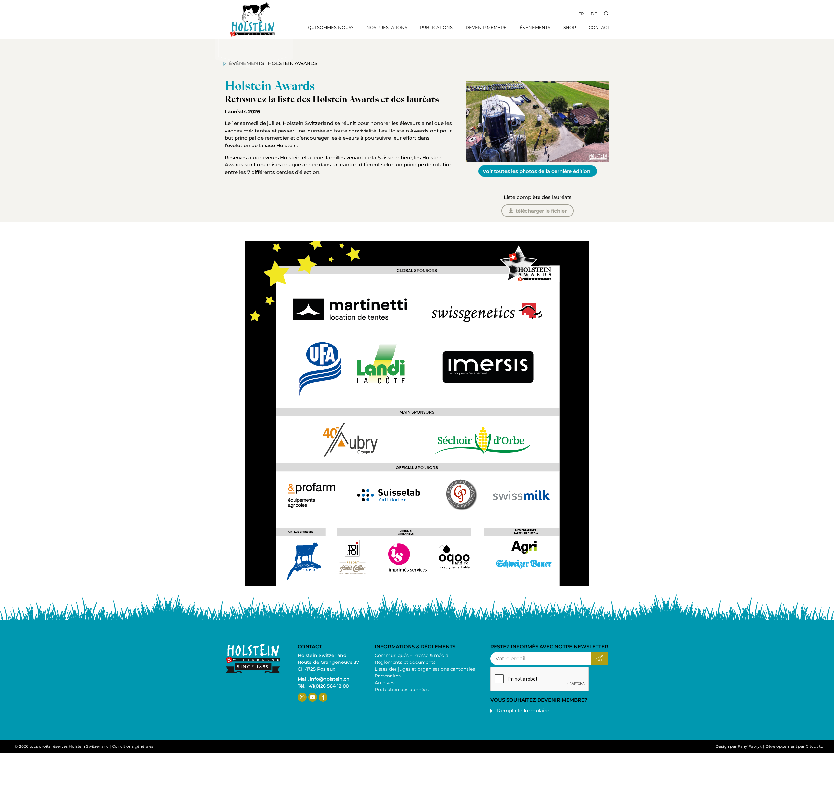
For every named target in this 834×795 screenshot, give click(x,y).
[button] (606, 13)
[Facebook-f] (323, 697)
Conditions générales (132, 746)
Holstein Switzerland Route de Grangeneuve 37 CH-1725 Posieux (328, 662)
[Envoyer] (599, 658)
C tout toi (815, 746)
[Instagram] (302, 697)
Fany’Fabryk (750, 746)
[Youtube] (312, 697)
